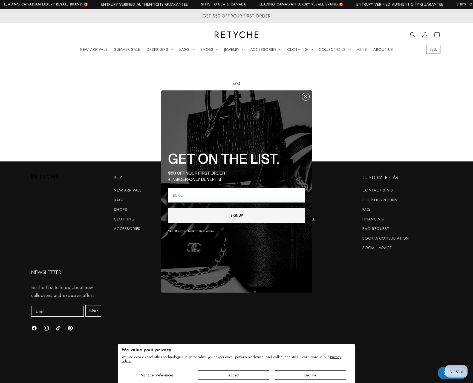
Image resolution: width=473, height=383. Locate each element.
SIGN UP (236, 215)
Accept (233, 375)
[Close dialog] (305, 96)
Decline (310, 375)
